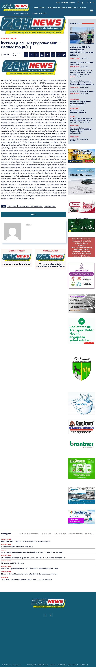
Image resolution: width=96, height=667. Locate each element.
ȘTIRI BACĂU (31, 665)
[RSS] (90, 2)
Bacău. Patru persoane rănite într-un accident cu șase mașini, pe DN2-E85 (29, 568)
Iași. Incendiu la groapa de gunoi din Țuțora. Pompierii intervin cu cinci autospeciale (82, 83)
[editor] (2, 55)
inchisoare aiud (24, 206)
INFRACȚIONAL (75, 58)
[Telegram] (63, 54)
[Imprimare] (58, 54)
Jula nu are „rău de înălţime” (16, 264)
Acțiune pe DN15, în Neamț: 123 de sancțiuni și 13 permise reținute (81, 51)
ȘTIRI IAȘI (53, 665)
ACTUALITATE (74, 67)
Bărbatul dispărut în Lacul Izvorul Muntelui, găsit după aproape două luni (29, 574)
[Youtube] (93, 2)
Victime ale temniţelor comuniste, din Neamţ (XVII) (50, 265)
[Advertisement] (48, 642)
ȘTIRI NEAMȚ (62, 665)
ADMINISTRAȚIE (8, 39)
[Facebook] (87, 2)
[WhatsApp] (42, 54)
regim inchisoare (50, 206)
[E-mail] (53, 54)
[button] (81, 2)
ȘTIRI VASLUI (84, 665)
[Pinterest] (36, 54)
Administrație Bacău (76, 534)
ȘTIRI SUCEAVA (73, 665)
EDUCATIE (4, 577)
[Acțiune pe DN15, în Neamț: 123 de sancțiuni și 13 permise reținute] (82, 35)
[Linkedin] (47, 54)
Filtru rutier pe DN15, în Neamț (82, 91)
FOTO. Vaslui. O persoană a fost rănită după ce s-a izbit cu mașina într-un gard (81, 72)
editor (8, 55)
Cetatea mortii (12, 206)
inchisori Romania (36, 206)
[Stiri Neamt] (15, 7)
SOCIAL (72, 77)
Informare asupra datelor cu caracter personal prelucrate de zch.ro (48, 612)
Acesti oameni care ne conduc (29, 534)
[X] (31, 54)
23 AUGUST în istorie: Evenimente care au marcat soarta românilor (26, 579)
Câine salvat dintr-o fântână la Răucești (81, 63)
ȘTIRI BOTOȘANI (43, 665)
